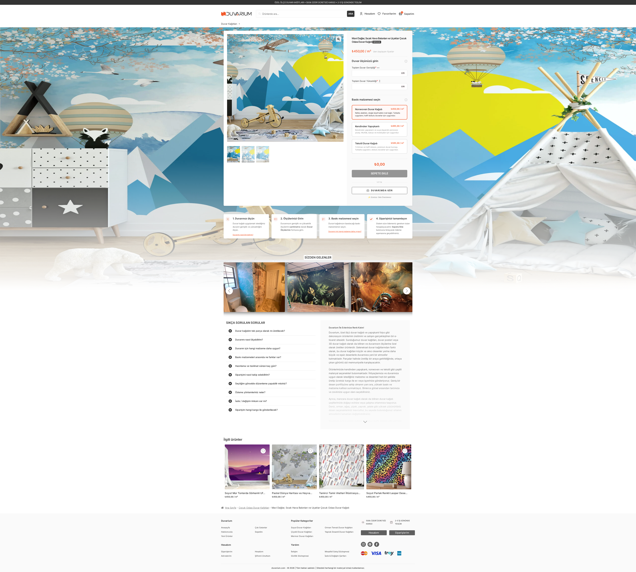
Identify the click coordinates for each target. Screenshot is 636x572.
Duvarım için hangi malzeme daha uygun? (344, 231)
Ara (350, 13)
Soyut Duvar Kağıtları (301, 527)
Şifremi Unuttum (262, 556)
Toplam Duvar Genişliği (363, 67)
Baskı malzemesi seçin (366, 99)
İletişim (294, 551)
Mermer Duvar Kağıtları (302, 536)
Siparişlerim (226, 551)
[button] (338, 39)
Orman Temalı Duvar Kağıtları (339, 527)
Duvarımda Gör (382, 190)
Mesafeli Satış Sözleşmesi (337, 551)
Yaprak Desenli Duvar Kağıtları (339, 532)
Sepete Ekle (379, 173)
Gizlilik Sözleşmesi (300, 556)
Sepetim (259, 532)
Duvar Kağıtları (229, 23)
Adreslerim (226, 556)
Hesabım (259, 551)
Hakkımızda (227, 532)
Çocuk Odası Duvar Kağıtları (254, 507)
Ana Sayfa (230, 507)
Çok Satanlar (261, 527)
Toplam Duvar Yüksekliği (364, 81)
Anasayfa (225, 527)
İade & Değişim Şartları (335, 556)
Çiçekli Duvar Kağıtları (301, 532)
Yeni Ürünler (227, 536)
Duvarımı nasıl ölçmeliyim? (243, 235)
